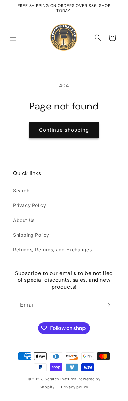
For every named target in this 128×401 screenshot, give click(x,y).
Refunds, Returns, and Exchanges (52, 249)
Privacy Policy (29, 205)
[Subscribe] (107, 304)
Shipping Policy (31, 235)
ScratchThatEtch (61, 379)
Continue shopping (64, 130)
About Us (24, 220)
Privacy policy (74, 387)
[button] (13, 37)
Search (21, 190)
